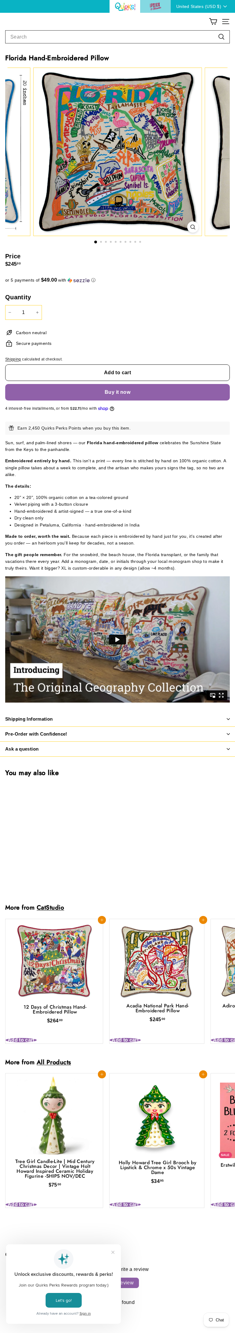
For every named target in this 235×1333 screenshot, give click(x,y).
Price (13, 256)
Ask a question (22, 748)
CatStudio (50, 907)
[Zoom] (192, 227)
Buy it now (117, 392)
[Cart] (213, 21)
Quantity (18, 297)
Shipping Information (29, 719)
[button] (117, 280)
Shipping (13, 359)
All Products (54, 1062)
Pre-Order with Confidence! (36, 734)
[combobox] (117, 37)
